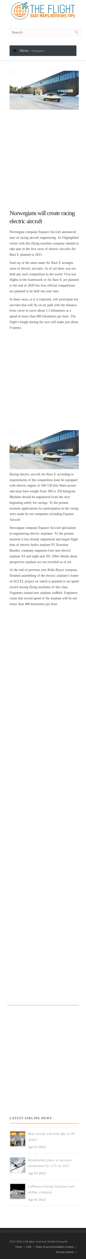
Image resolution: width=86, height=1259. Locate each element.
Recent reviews (65, 1252)
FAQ (29, 1246)
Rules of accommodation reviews (55, 1246)
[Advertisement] (43, 157)
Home (18, 1246)
